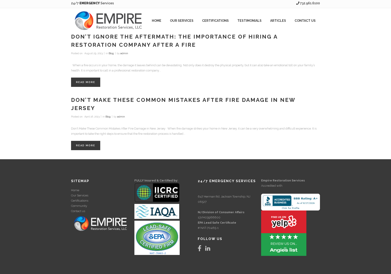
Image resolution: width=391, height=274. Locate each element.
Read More (85, 82)
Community (79, 206)
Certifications (79, 200)
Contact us (78, 211)
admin (124, 53)
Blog (111, 53)
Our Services (79, 195)
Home (75, 190)
